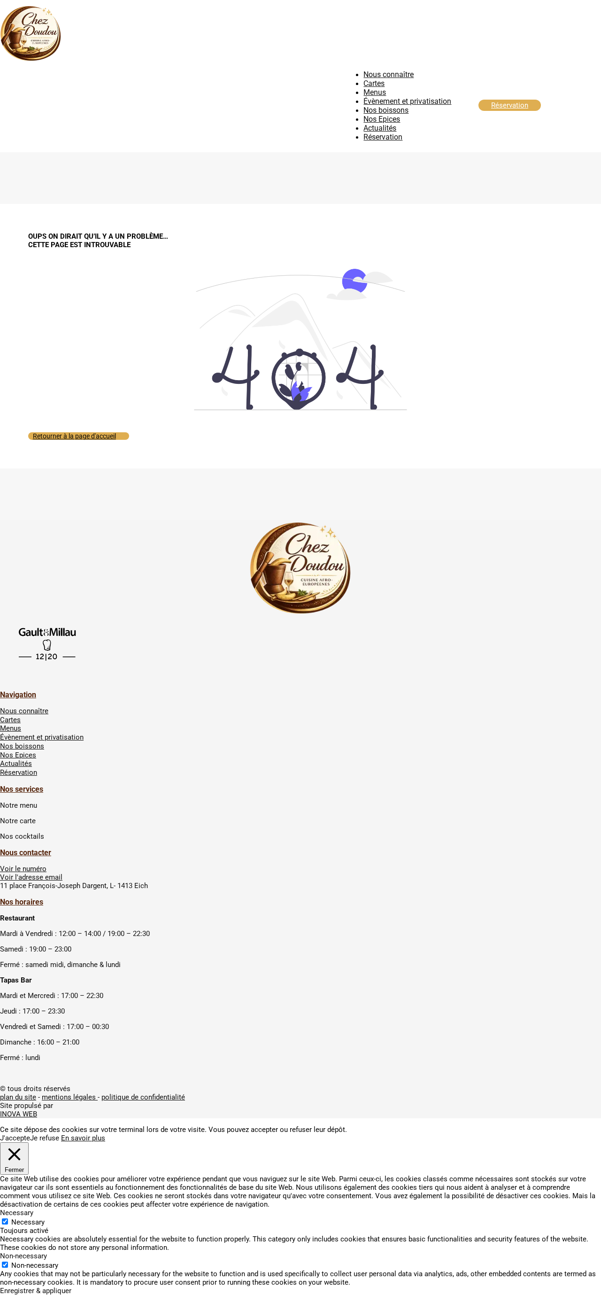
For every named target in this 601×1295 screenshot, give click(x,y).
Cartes (374, 83)
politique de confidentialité (143, 1097)
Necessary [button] (16, 1213)
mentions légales (70, 1097)
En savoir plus (83, 1138)
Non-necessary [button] (23, 1256)
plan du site (18, 1097)
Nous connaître (388, 74)
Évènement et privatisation (407, 101)
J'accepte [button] (15, 1138)
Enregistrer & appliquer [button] (35, 1291)
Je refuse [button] (44, 1138)
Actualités (379, 128)
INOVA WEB (18, 1114)
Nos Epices (381, 119)
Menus (374, 92)
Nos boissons (385, 110)
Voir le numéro (23, 869)
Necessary (28, 1222)
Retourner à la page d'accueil (74, 436)
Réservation (382, 137)
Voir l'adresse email (31, 877)
